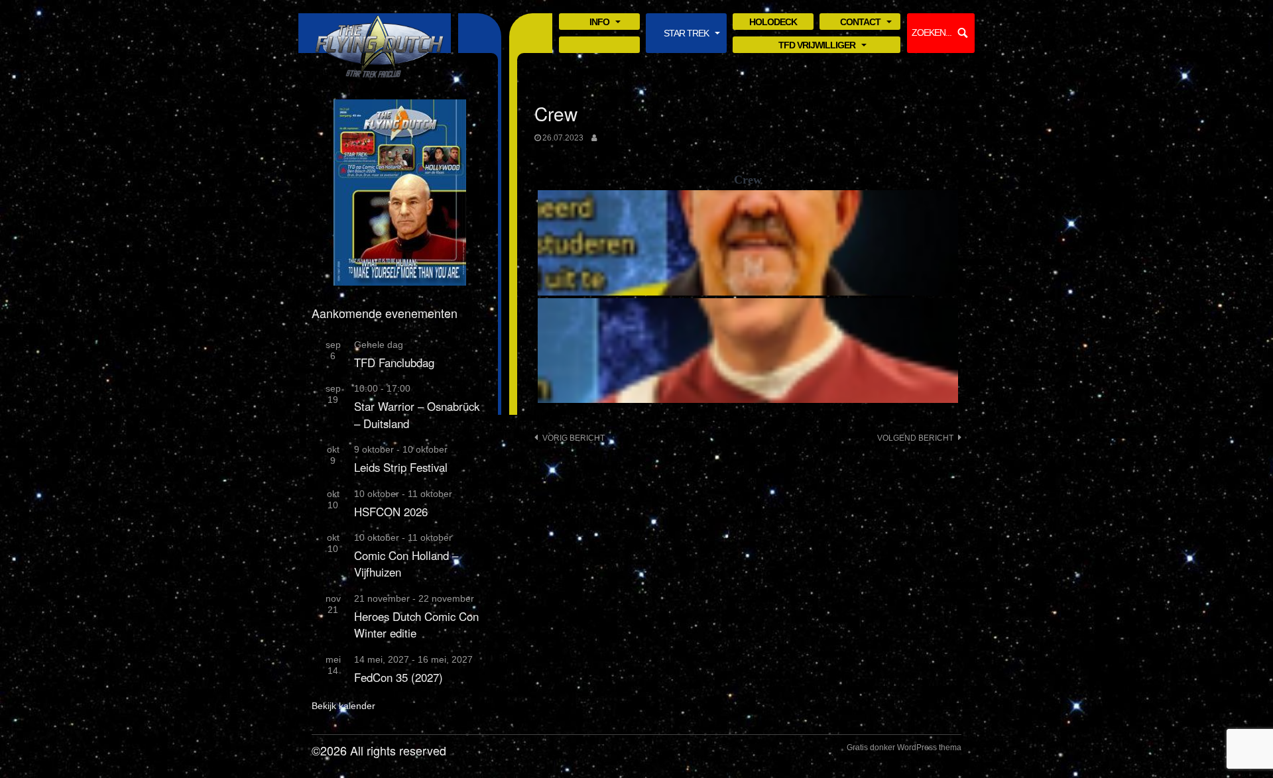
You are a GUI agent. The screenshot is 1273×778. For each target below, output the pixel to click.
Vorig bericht (573, 438)
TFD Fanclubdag (394, 362)
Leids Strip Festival (401, 467)
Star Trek (686, 34)
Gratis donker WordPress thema (904, 747)
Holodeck (773, 22)
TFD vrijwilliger (816, 46)
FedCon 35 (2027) (398, 677)
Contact (860, 23)
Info (599, 23)
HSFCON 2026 (391, 512)
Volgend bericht (915, 438)
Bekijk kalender (343, 705)
